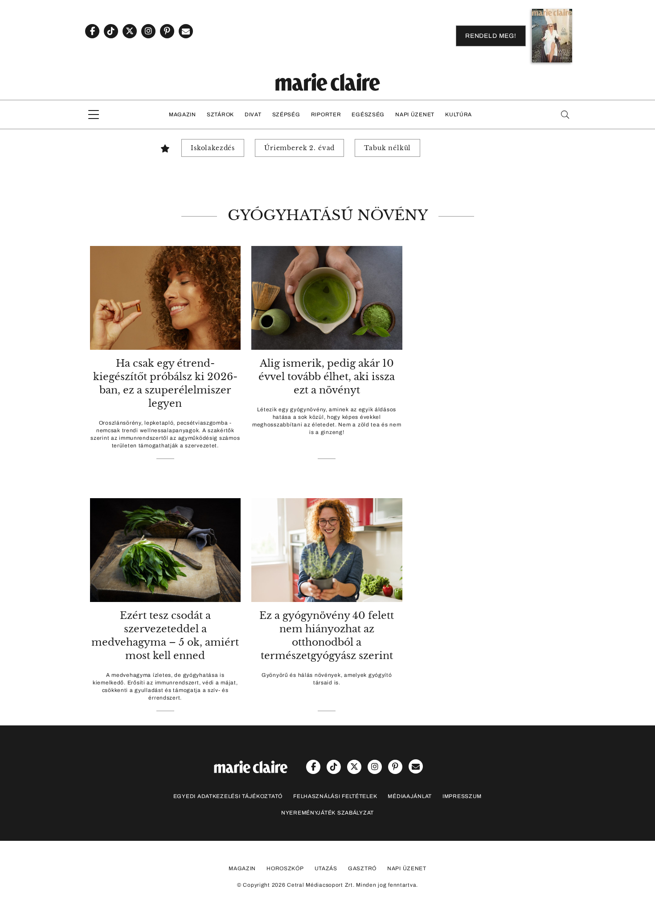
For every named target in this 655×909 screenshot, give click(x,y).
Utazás (326, 868)
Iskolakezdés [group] (213, 148)
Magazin (182, 114)
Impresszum (462, 796)
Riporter (326, 114)
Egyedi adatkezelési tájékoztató (227, 796)
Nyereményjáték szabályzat (327, 813)
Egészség (368, 114)
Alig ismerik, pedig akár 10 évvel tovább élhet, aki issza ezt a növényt (326, 376)
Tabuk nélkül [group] (387, 148)
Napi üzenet (414, 114)
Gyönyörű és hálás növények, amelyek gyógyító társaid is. (327, 679)
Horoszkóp (284, 868)
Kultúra (458, 114)
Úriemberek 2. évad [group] (299, 148)
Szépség (286, 114)
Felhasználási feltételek (335, 796)
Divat (253, 114)
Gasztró (362, 868)
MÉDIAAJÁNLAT (410, 796)
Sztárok (220, 114)
